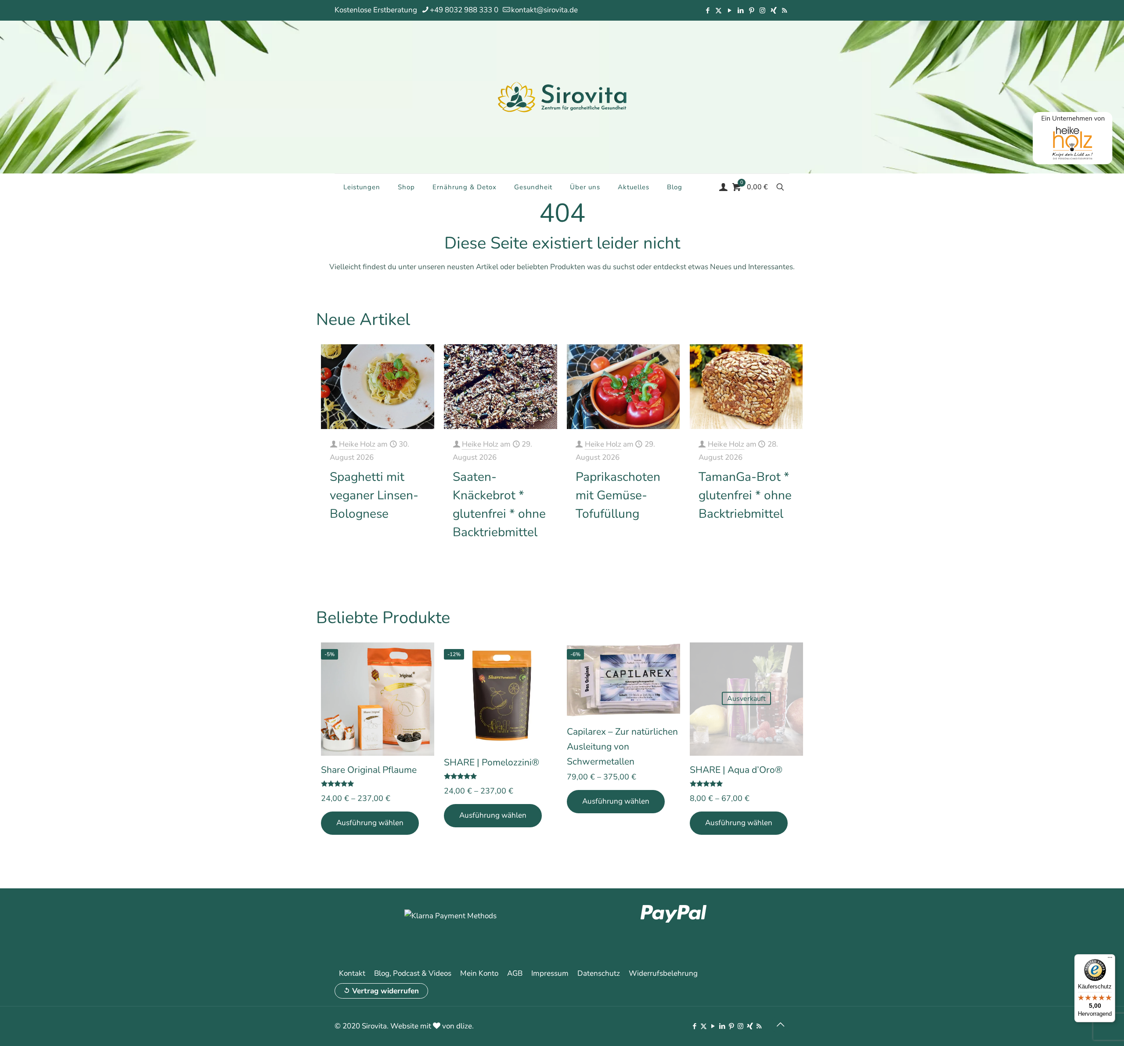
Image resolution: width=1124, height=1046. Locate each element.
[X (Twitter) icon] (718, 10)
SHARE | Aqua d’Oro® (736, 770)
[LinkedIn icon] (740, 10)
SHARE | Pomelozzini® (491, 762)
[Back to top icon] (780, 1025)
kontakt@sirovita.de (544, 10)
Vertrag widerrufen (385, 991)
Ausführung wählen (369, 823)
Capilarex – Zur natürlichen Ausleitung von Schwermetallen (622, 746)
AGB (514, 973)
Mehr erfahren (404, 541)
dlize (464, 1026)
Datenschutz (598, 973)
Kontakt (352, 973)
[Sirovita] (562, 96)
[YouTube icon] (729, 10)
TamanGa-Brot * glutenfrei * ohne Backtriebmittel (745, 495)
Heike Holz (357, 444)
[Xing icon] (773, 10)
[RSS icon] (784, 10)
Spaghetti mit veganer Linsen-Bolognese (374, 495)
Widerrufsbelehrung (663, 973)
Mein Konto (479, 973)
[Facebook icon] (707, 10)
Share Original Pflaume (369, 770)
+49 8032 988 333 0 (464, 10)
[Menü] (1110, 959)
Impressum (550, 973)
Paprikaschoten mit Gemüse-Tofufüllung (618, 495)
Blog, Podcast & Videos (412, 973)
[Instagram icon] (762, 10)
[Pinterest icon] (751, 10)
